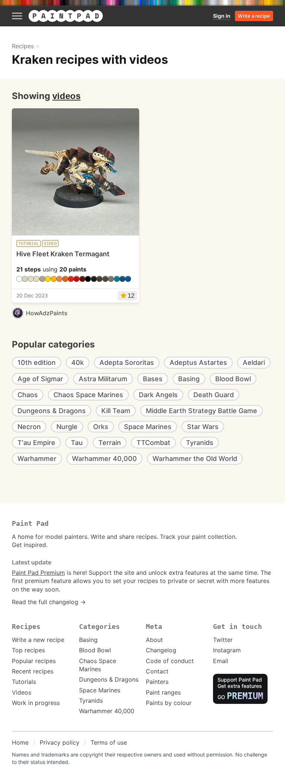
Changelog (161, 650)
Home (20, 742)
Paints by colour (168, 702)
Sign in (221, 16)
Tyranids (91, 700)
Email (220, 661)
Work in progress (36, 702)
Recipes (23, 46)
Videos (21, 692)
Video (50, 243)
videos (66, 96)
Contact (157, 671)
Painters (157, 681)
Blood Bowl (95, 650)
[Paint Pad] (66, 16)
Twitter (223, 639)
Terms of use (109, 742)
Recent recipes (32, 671)
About (154, 639)
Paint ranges (163, 692)
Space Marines (99, 690)
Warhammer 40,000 (106, 711)
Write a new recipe (38, 639)
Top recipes (28, 650)
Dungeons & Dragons (108, 679)
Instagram (227, 650)
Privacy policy (59, 742)
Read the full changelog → (49, 602)
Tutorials (24, 681)
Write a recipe (254, 16)
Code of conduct (170, 661)
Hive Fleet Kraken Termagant (62, 254)
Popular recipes (34, 661)
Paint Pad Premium (38, 572)
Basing (88, 639)
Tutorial (28, 243)
